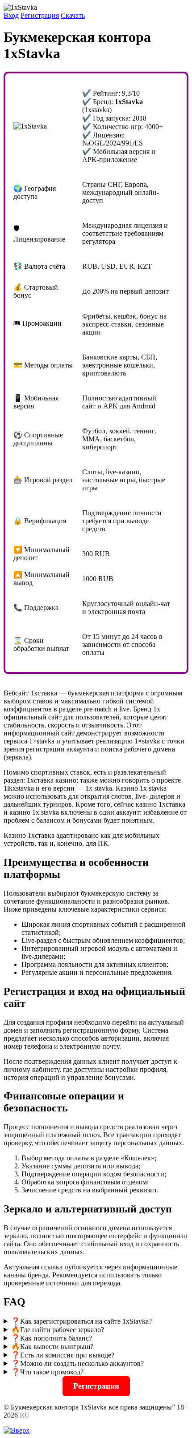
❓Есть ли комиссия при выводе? (62, 1355)
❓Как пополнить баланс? (51, 1338)
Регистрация (40, 15)
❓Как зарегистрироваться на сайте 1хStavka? (81, 1321)
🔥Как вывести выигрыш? (52, 1346)
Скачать (73, 15)
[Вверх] (16, 1430)
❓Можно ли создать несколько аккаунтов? (77, 1363)
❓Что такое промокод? (47, 1372)
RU (25, 1415)
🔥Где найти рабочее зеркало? (57, 1329)
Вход (11, 15)
